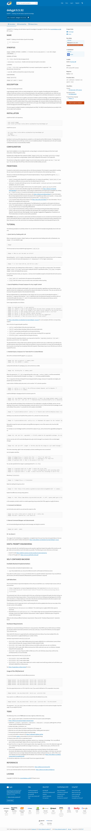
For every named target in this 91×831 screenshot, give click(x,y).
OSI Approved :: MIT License (75, 90)
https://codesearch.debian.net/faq (34, 734)
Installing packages (32, 790)
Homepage (70, 32)
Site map (69, 829)
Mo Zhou (72, 62)
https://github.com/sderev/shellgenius (45, 769)
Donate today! (10, 800)
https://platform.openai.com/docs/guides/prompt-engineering (31, 553)
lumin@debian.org (55, 29)
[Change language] (82, 3)
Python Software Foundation (13, 792)
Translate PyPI (60, 794)
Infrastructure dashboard (48, 792)
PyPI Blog (45, 790)
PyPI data (69, 40)
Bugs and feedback (61, 790)
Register (77, 3)
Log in (71, 3)
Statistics (45, 794)
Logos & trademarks (47, 796)
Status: (13, 797)
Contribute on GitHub (62, 792)
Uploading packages (32, 792)
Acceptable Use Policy (76, 798)
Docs (67, 3)
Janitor (18, 736)
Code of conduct (75, 794)
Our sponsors (45, 798)
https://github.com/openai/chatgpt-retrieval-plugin (21, 720)
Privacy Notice (75, 796)
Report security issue (76, 792)
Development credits (61, 798)
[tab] (11, 24)
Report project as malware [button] (75, 103)
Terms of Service (75, 790)
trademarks (34, 829)
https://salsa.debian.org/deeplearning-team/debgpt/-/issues (44, 540)
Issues (69, 34)
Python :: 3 (71, 98)
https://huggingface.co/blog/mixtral (17, 667)
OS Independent (72, 94)
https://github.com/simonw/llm (42, 767)
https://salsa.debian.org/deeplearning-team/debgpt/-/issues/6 (24, 320)
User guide (30, 794)
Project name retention (33, 796)
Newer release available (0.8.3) (75, 45)
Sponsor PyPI (60, 796)
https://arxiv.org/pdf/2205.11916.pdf (29, 555)
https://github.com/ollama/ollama (42, 194)
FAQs (29, 798)
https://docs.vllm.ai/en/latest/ (39, 199)
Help (62, 3)
